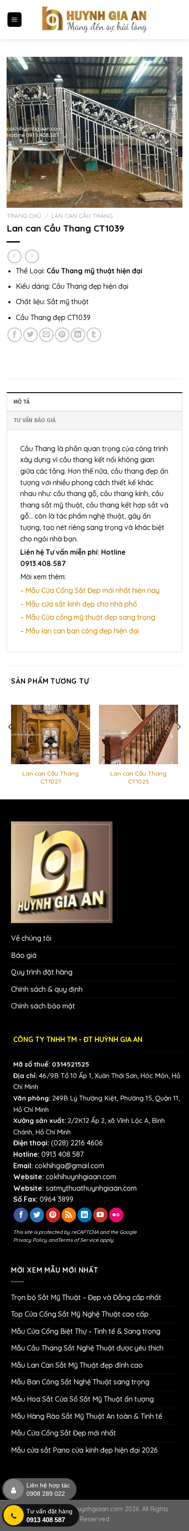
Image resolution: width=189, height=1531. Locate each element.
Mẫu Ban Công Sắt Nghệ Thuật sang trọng (80, 1381)
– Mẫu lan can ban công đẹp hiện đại (79, 630)
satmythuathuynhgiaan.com (91, 1188)
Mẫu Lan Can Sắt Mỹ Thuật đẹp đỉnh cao (77, 1365)
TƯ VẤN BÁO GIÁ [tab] (35, 420)
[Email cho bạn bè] (46, 335)
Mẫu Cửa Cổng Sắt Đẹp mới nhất (63, 1432)
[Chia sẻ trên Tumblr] (94, 335)
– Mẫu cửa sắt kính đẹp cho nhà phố (78, 604)
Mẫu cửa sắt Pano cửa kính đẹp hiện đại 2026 (84, 1450)
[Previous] (10, 744)
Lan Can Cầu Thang (82, 215)
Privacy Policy (30, 1240)
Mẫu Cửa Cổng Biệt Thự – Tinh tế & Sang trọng (85, 1331)
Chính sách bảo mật (43, 1005)
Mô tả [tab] (21, 401)
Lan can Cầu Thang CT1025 (138, 777)
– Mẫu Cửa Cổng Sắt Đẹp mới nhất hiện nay (90, 590)
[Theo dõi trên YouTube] (100, 1214)
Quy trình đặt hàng (42, 972)
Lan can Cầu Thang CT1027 (50, 777)
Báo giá (23, 955)
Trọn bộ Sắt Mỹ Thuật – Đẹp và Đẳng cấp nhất (86, 1297)
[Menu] (14, 19)
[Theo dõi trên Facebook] (21, 1214)
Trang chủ (24, 215)
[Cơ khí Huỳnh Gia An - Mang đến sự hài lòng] (94, 19)
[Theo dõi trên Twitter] (37, 1214)
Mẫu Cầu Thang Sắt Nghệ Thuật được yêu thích (87, 1347)
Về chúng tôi (31, 938)
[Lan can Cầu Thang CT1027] (50, 735)
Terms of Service (78, 1240)
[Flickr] (116, 1214)
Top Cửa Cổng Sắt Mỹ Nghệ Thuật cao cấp (80, 1314)
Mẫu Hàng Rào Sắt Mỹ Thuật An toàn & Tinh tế (86, 1416)
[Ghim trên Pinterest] (62, 335)
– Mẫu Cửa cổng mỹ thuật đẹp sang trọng (87, 617)
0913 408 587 (62, 1154)
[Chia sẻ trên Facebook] (14, 335)
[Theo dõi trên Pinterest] (53, 1214)
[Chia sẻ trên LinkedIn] (78, 335)
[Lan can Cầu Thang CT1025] (138, 735)
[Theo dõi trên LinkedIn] (84, 1214)
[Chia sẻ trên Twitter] (30, 335)
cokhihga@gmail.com (69, 1165)
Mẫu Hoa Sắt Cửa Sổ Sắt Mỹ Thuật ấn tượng (82, 1399)
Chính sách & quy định (47, 989)
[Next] (178, 744)
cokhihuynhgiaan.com (81, 1176)
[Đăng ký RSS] (69, 1214)
